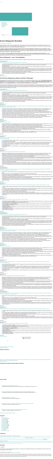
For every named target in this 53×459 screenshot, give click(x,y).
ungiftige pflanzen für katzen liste (42, 441)
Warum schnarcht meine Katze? (10, 442)
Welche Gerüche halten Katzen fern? (32, 442)
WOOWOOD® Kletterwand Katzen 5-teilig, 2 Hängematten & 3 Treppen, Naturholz (14, 199)
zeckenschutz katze (15, 443)
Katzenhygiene (4, 421)
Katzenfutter (4, 22)
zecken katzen (11, 443)
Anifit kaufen (16, 436)
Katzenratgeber (4, 424)
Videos (3, 26)
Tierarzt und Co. (4, 430)
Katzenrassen (4, 423)
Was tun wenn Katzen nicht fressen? (23, 442)
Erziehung (3, 25)
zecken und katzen (20, 443)
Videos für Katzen (48, 441)
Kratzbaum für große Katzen (12, 439)
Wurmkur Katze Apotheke (44, 442)
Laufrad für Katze (24, 439)
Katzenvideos (4, 426)
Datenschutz (18, 452)
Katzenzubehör (4, 427)
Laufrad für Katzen (35, 439)
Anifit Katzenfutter (6, 436)
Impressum (14, 452)
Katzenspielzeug (4, 24)
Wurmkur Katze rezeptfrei (3, 443)
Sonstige (3, 429)
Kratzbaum (4, 428)
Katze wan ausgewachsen (6, 439)
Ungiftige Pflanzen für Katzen (24, 441)
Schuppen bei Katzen (10, 441)
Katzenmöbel (4, 422)
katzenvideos (29, 437)
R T (5, 43)
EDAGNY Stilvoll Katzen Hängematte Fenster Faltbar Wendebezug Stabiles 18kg (13, 62)
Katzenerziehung (5, 418)
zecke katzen (8, 443)
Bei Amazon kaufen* (3, 75)
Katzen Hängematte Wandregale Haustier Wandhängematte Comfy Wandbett (12, 151)
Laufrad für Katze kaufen (30, 439)
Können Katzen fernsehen (19, 439)
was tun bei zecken (16, 442)
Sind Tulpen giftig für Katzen (17, 441)
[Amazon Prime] (26, 134)
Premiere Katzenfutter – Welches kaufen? (7, 346)
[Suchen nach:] (7, 34)
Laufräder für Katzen (40, 439)
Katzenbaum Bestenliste (4, 347)
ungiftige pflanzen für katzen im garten (33, 441)
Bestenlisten (4, 417)
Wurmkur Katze (38, 442)
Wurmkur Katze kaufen (50, 442)
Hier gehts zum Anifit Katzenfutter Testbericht (7, 412)
